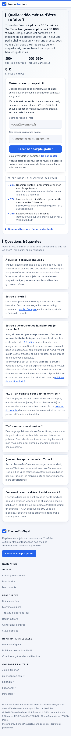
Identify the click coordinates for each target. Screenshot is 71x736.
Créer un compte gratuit (19, 553)
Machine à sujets (11, 607)
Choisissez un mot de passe (25, 132)
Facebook (8, 688)
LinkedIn (7, 681)
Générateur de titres (13, 624)
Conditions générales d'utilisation (21, 656)
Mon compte (9, 587)
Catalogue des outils (13, 575)
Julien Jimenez (10, 670)
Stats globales (10, 630)
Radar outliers (10, 619)
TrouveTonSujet (19, 531)
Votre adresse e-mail (21, 117)
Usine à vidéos (10, 601)
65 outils (29, 342)
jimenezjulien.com (12, 676)
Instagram (7, 693)
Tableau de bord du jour (15, 612)
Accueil (6, 569)
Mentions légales (12, 644)
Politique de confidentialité (17, 650)
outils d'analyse (28, 309)
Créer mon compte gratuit (35, 149)
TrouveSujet (17, 4)
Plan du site (8, 581)
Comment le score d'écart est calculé (30, 229)
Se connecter (49, 156)
